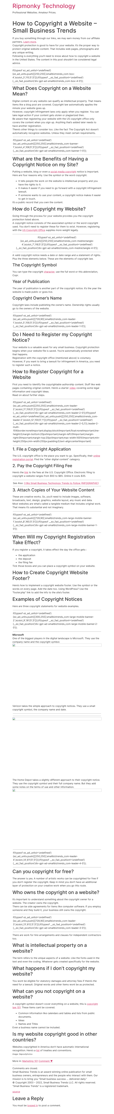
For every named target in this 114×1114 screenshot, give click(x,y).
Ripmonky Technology (43, 5)
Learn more (29, 41)
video (72, 387)
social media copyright (63, 171)
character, (49, 271)
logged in (32, 1105)
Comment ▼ (46, 1061)
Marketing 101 (30, 1061)
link (26, 472)
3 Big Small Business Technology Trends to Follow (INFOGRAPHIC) (61, 483)
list (37, 1050)
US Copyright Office (33, 230)
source (16, 1091)
